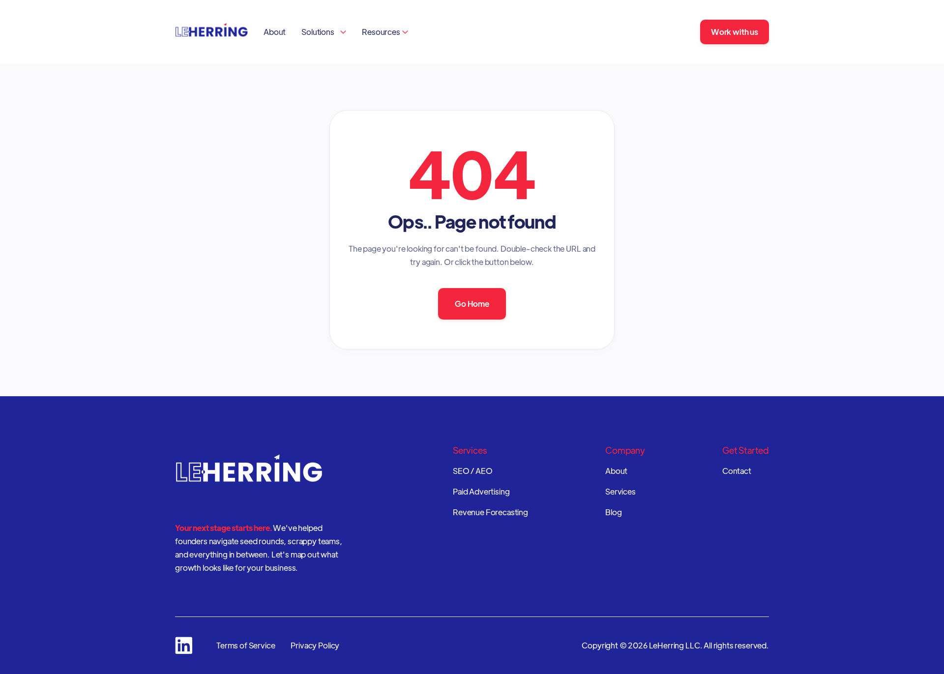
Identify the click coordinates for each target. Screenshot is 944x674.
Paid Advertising (481, 492)
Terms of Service (245, 645)
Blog (613, 512)
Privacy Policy (315, 645)
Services (620, 492)
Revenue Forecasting (490, 512)
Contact (736, 471)
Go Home (472, 303)
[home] (211, 32)
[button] (323, 31)
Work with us (734, 32)
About (275, 32)
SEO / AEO (473, 471)
